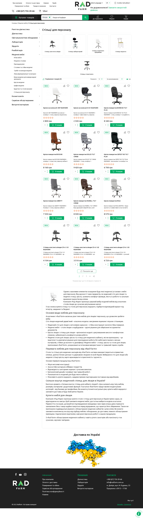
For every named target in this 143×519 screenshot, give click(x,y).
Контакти (53, 6)
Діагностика (17, 33)
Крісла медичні (19, 82)
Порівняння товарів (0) (53, 79)
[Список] (130, 79)
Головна (14, 23)
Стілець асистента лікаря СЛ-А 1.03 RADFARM (116, 248)
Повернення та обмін (22, 6)
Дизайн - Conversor (124, 504)
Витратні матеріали (20, 104)
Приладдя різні (19, 64)
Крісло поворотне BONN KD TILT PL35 (115, 109)
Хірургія (15, 46)
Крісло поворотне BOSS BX (52, 154)
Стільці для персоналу (22, 92)
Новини (46, 3)
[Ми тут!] (138, 501)
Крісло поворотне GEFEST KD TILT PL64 (116, 155)
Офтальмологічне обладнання (25, 38)
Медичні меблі (22, 23)
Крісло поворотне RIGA (112, 201)
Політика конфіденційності (53, 491)
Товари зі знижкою (39, 6)
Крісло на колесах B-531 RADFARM (86, 108)
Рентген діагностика (21, 29)
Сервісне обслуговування (22, 100)
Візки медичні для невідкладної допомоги (25, 78)
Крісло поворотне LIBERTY (52, 201)
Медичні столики (20, 61)
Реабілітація (17, 50)
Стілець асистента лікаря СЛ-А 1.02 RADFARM (86, 248)
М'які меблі (18, 57)
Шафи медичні (19, 85)
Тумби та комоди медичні (23, 70)
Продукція (82, 475)
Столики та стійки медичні (23, 67)
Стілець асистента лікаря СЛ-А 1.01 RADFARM (56, 248)
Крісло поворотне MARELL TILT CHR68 (85, 202)
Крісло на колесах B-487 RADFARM (55, 108)
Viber (45, 11)
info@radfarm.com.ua (115, 482)
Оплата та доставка (33, 3)
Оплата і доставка (49, 482)
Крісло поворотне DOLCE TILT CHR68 (84, 155)
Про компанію (17, 3)
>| (94, 276)
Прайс (54, 3)
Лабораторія (17, 42)
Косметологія (18, 96)
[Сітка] (127, 79)
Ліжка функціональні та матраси (25, 74)
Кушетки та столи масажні (23, 89)
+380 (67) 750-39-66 (25, 11)
